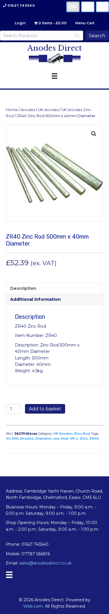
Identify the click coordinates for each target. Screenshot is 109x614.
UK (72, 438)
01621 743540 (21, 5)
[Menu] (9, 574)
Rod (64, 438)
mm (56, 438)
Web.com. (33, 606)
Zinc (84, 438)
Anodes (28, 110)
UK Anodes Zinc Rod (71, 434)
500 (15, 438)
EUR (102, 7)
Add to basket (45, 409)
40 (8, 438)
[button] (94, 134)
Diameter (43, 438)
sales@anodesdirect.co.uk (45, 563)
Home (12, 110)
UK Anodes (48, 110)
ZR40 (94, 438)
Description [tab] (23, 288)
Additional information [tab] (35, 299)
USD (88, 7)
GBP (73, 7)
